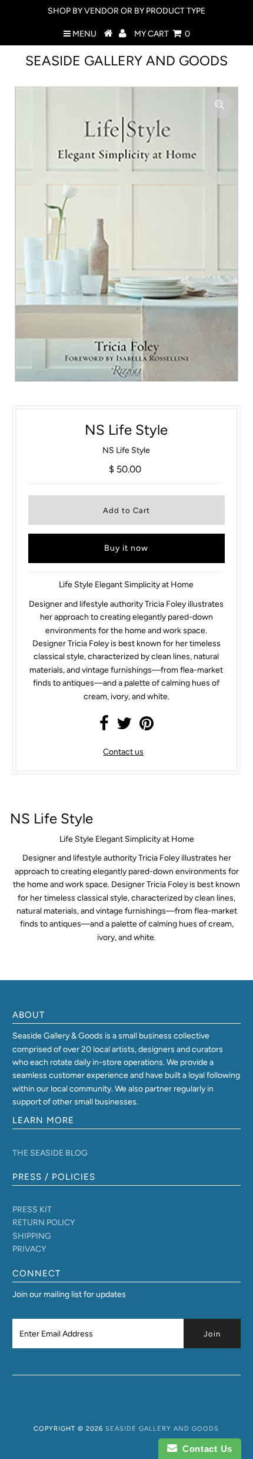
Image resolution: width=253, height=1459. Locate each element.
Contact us (123, 752)
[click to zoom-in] (219, 105)
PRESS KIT (32, 1210)
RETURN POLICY (43, 1223)
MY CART (162, 34)
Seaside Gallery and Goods (126, 60)
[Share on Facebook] (104, 727)
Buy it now (126, 548)
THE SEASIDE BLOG (50, 1153)
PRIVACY (29, 1249)
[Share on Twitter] (124, 727)
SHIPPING (31, 1236)
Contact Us (204, 1449)
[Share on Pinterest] (146, 727)
